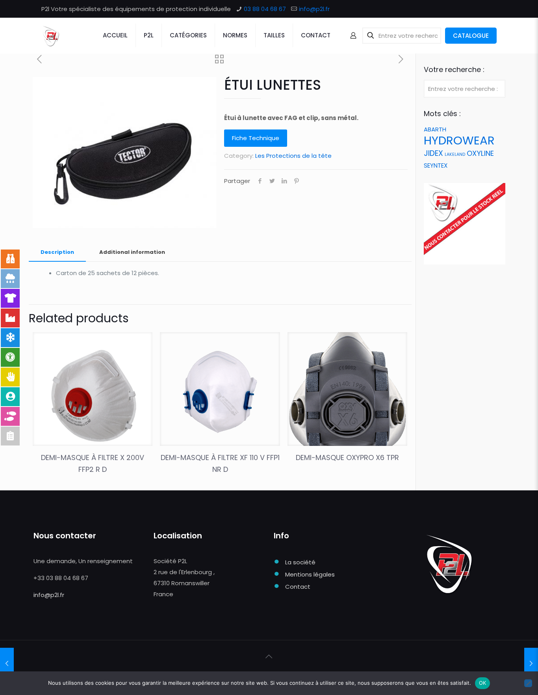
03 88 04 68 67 (265, 9)
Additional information (132, 252)
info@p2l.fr (314, 9)
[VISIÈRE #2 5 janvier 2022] (7, 663)
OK (482, 683)
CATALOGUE (471, 35)
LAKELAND (455, 154)
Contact (297, 586)
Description (57, 252)
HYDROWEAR (459, 140)
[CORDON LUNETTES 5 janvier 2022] (531, 663)
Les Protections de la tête (293, 156)
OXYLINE (480, 153)
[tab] (57, 252)
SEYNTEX (435, 165)
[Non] (528, 683)
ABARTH (435, 129)
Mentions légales (310, 574)
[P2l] (50, 35)
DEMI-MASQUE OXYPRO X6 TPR (347, 457)
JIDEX (433, 153)
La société (300, 562)
